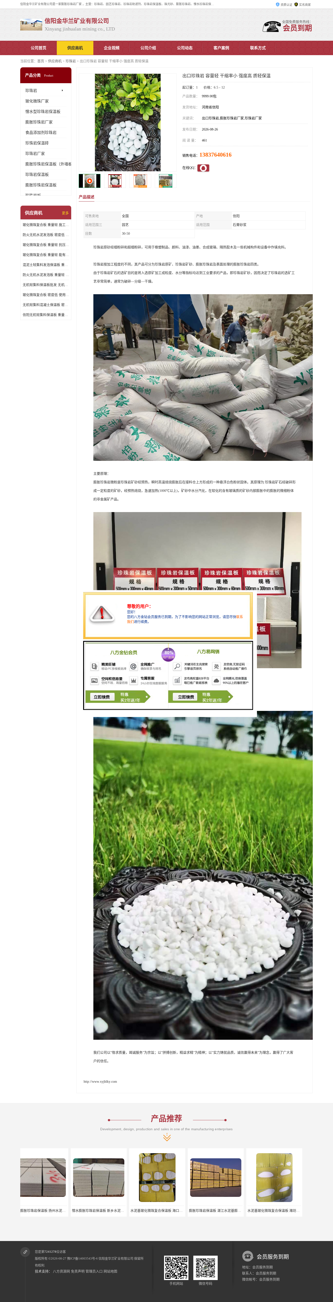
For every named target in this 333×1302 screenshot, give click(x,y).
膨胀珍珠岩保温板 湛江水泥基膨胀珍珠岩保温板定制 (61, 1210)
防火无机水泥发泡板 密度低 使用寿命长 (46, 235)
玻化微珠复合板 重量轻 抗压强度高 (46, 245)
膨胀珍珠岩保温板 (41, 185)
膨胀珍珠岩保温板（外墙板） (50, 164)
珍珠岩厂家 (35, 153)
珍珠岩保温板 (37, 174)
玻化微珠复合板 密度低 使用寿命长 (46, 295)
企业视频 (111, 48)
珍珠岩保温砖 (37, 143)
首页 (40, 61)
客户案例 (221, 48)
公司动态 (185, 48)
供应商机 (75, 48)
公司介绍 (148, 48)
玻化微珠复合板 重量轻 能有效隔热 (46, 255)
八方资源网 (61, 1271)
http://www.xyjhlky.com (100, 1081)
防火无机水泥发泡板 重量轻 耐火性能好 (46, 275)
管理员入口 (94, 1271)
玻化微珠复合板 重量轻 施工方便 (46, 225)
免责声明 (78, 1271)
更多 (65, 213)
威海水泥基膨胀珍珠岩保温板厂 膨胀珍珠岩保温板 (176, 1210)
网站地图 (110, 1271)
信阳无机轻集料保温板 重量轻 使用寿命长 (46, 315)
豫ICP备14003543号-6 (82, 1258)
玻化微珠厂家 (37, 101)
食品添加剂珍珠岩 (41, 133)
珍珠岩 (71, 61)
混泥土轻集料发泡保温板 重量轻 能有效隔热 (46, 265)
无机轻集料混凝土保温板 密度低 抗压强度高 (46, 305)
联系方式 (258, 48)
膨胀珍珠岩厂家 (39, 122)
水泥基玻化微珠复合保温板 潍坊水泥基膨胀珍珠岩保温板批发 (126, 1210)
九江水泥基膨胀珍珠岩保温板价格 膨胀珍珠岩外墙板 (236, 1210)
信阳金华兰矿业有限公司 (115, 1258)
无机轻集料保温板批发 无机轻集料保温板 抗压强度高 (46, 285)
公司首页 (38, 48)
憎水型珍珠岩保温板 (42, 112)
